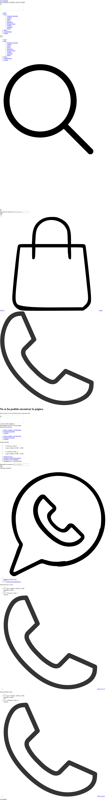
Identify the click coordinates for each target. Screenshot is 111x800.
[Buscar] (1, 214)
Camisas (9, 17)
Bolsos (5, 30)
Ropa (4, 14)
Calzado (5, 33)
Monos (9, 28)
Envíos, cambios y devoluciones (12, 430)
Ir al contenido (4, 0)
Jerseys (9, 20)
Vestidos (9, 25)
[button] (55, 37)
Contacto (5, 433)
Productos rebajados (12, 16)
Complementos (7, 31)
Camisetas (9, 27)
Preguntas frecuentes (9, 431)
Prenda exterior (11, 24)
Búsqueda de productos (6, 212)
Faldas (8, 19)
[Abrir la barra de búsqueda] (1, 210)
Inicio (5, 13)
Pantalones (10, 22)
